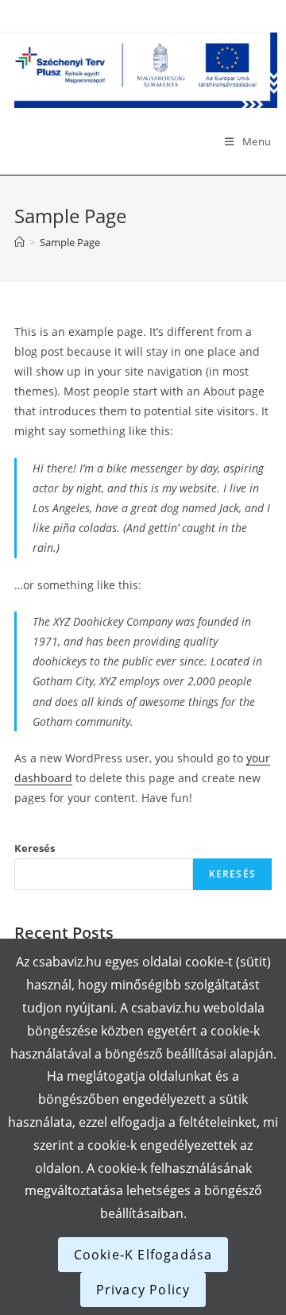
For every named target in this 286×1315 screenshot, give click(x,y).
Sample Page (70, 242)
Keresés (34, 848)
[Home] (19, 242)
